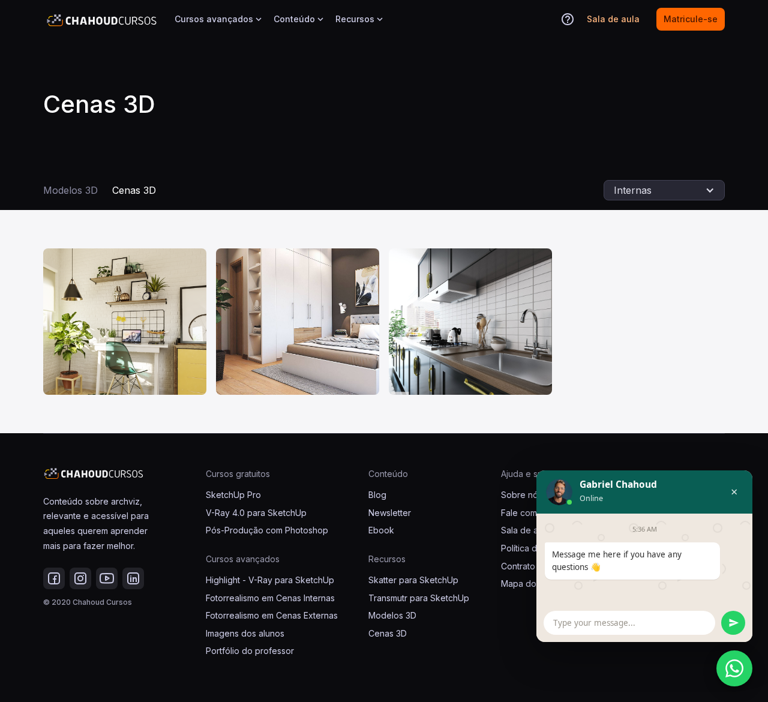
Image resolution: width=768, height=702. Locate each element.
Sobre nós (521, 495)
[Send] (733, 623)
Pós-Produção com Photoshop (267, 530)
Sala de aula (525, 530)
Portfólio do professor (250, 651)
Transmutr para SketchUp (418, 598)
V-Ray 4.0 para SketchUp (256, 513)
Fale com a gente (535, 513)
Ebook (381, 530)
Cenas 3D (134, 190)
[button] (219, 19)
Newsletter (389, 513)
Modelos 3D (70, 190)
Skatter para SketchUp (413, 580)
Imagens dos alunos (245, 633)
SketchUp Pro (233, 495)
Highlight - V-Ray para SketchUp (270, 580)
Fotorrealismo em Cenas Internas (270, 598)
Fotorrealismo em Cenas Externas (272, 615)
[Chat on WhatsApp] (734, 668)
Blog (377, 495)
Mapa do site (527, 583)
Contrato (518, 566)
